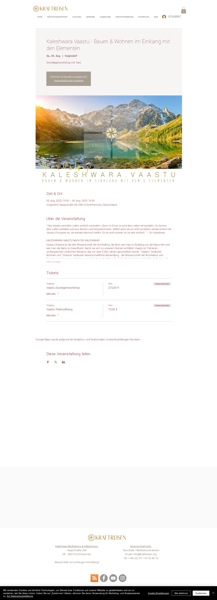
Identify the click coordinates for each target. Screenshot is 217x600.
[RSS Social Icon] (94, 578)
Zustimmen (201, 593)
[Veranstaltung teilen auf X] (55, 362)
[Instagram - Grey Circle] (122, 578)
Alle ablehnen (181, 593)
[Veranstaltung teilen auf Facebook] (47, 362)
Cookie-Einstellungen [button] (158, 593)
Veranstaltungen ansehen (69, 80)
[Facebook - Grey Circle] (104, 578)
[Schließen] (213, 593)
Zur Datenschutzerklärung (20, 596)
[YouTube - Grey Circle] (113, 578)
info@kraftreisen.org (144, 554)
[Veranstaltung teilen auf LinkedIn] (63, 362)
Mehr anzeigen (53, 262)
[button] (183, 10)
